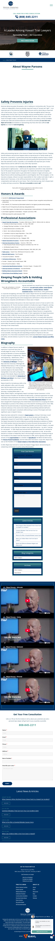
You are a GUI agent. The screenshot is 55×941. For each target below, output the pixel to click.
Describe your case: (20, 492)
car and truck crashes (36, 287)
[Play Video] (9, 149)
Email (16, 464)
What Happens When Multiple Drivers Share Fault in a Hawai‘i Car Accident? (28, 526)
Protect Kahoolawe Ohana (38, 399)
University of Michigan (10, 361)
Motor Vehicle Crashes (21, 887)
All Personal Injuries (21, 904)
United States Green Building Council (12, 273)
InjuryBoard (32, 437)
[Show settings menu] (43, 149)
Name (16, 457)
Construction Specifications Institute (12, 266)
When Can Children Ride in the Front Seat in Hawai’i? (27, 539)
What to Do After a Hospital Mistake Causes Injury (28, 535)
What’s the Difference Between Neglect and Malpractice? (27, 544)
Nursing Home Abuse (21, 898)
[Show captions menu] (38, 149)
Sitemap (35, 898)
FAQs (34, 889)
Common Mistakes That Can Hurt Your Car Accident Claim (26, 531)
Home (4, 60)
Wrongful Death (20, 902)
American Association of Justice (10, 243)
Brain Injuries (19, 900)
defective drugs (27, 289)
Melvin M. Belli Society (8, 254)
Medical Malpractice (21, 891)
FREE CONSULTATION (27, 40)
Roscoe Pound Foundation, (11, 439)
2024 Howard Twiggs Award (16, 198)
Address (16, 478)
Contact (35, 896)
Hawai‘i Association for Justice (10, 240)
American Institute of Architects (11, 268)
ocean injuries (48, 287)
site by (21, 936)
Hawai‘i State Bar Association (10, 222)
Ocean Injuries (19, 889)
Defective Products (20, 893)
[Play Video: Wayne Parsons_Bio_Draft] (27, 137)
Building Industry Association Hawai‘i (12, 271)
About (34, 887)
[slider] (25, 149)
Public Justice (5, 252)
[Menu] (51, 5)
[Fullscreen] (46, 149)
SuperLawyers (29, 415)
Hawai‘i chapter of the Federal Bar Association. (32, 441)
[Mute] (41, 149)
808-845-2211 (27, 725)
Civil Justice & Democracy (9, 259)
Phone (16, 471)
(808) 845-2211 (28, 17)
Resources (35, 891)
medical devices (38, 289)
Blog (34, 893)
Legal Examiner (14, 437)
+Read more (6, 803)
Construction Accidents (21, 896)
